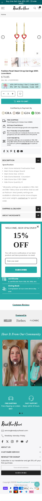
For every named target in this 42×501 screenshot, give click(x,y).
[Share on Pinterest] (11, 151)
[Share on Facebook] (4, 151)
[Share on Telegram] (18, 151)
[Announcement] (21, 2)
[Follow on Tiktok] (27, 442)
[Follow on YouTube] (22, 442)
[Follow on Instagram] (12, 442)
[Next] (39, 37)
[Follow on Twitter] (7, 442)
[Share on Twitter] (7, 151)
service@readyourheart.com (16, 430)
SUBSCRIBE (21, 269)
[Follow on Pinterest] (17, 442)
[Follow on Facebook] (2, 442)
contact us (25, 143)
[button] (36, 365)
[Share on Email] (21, 151)
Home (3, 14)
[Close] (38, 226)
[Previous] (3, 37)
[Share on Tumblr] (14, 151)
